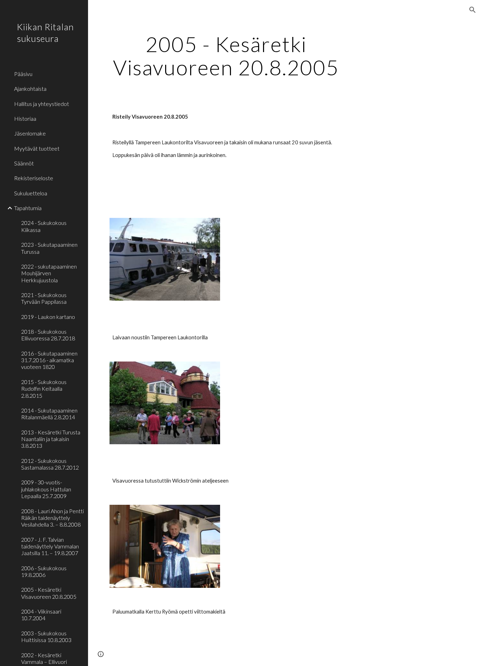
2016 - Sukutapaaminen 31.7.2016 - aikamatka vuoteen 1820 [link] (49, 360)
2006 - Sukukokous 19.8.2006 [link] (44, 571)
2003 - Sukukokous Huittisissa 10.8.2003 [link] (46, 636)
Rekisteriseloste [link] (33, 178)
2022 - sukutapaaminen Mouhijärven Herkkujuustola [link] (49, 273)
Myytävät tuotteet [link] (37, 148)
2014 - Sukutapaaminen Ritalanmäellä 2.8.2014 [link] (49, 413)
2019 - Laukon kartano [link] (48, 316)
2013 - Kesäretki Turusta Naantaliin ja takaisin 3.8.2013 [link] (50, 439)
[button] (472, 9)
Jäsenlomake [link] (30, 133)
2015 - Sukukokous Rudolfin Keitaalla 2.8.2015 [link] (44, 388)
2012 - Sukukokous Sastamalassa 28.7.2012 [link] (50, 464)
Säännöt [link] (24, 163)
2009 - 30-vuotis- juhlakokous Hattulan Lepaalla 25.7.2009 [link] (46, 489)
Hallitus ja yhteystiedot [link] (41, 103)
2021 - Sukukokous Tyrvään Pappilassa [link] (44, 298)
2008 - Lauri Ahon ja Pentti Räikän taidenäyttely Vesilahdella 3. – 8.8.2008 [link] (52, 518)
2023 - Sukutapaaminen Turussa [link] (49, 248)
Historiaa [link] (25, 118)
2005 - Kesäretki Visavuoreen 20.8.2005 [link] (48, 592)
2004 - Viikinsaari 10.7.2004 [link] (41, 614)
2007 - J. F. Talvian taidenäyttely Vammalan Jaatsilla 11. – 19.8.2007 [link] (50, 546)
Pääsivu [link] (23, 73)
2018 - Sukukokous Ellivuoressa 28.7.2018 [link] (48, 334)
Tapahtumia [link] (28, 208)
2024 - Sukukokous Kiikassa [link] (44, 226)
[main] (226, 56)
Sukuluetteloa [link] (30, 193)
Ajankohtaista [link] (30, 88)
